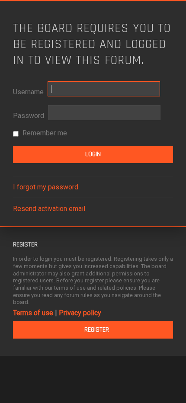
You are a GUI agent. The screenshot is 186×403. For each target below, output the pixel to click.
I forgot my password (45, 187)
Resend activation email (49, 209)
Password (28, 116)
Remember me (44, 133)
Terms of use (33, 313)
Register (96, 329)
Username (28, 92)
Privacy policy (80, 313)
